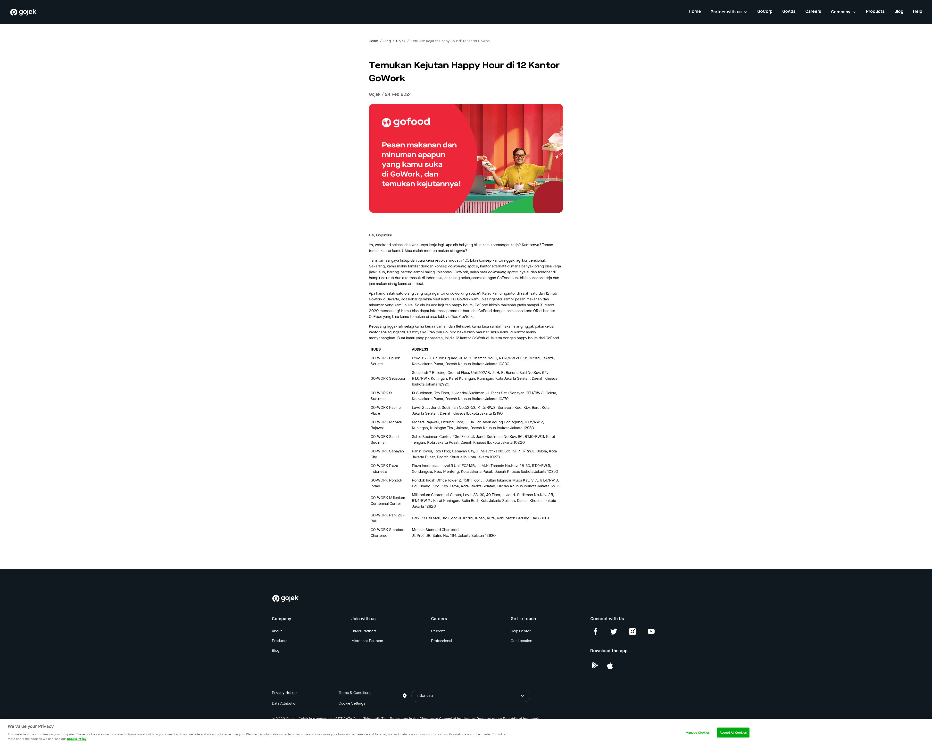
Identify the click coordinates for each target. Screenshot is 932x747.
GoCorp (765, 11)
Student (438, 631)
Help (917, 11)
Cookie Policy (76, 739)
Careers (813, 11)
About (277, 631)
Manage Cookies (698, 732)
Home (695, 11)
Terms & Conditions (355, 692)
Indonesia (424, 696)
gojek (400, 41)
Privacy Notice (284, 692)
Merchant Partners (367, 640)
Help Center (521, 631)
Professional (441, 640)
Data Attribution (285, 703)
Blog (898, 11)
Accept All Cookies (733, 732)
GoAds (789, 11)
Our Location (521, 640)
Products (875, 11)
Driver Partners (363, 631)
